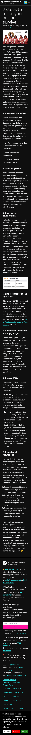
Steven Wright (10, 675)
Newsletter (17, 688)
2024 (21, 708)
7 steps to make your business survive (13, 16)
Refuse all (16, 731)
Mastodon (17, 700)
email (7, 643)
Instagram (8, 704)
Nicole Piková (14, 25)
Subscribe (15, 627)
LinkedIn (15, 696)
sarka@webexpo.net (13, 580)
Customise (7, 731)
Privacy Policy (20, 633)
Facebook (19, 692)
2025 (13, 708)
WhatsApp (7, 651)
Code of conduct (9, 680)
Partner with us (11, 569)
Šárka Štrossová (12, 665)
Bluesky (7, 700)
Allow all (24, 731)
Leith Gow (22, 675)
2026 (6, 708)
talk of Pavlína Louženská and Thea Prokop (15, 322)
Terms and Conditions (11, 682)
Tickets (7, 688)
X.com (6, 696)
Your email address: (9, 621)
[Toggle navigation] (28, 2)
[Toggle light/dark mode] (25, 2)
